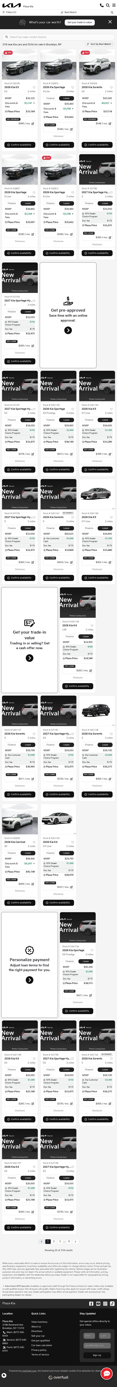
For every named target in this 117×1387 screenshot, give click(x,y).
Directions (36, 1331)
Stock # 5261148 (12, 1055)
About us (36, 1326)
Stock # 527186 (89, 188)
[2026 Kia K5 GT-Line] (97, 386)
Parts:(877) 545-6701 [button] (13, 1349)
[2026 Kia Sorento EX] (97, 64)
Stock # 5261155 (51, 838)
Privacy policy (38, 1350)
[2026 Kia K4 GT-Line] (58, 819)
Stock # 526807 (12, 188)
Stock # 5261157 (12, 1163)
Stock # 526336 (12, 83)
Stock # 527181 (12, 405)
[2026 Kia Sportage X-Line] (58, 64)
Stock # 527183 (12, 297)
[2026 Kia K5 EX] (20, 64)
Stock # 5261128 (90, 730)
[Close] (110, 22)
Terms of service (40, 1354)
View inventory (39, 1322)
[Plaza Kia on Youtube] (97, 1303)
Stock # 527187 (50, 730)
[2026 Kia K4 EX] (20, 1035)
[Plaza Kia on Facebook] (90, 1303)
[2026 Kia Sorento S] (58, 494)
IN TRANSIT (68, 513)
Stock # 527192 (12, 513)
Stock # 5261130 (51, 405)
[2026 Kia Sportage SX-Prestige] (58, 386)
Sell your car (38, 1336)
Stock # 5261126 (70, 946)
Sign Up (97, 1355)
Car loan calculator (41, 1345)
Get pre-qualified (40, 1340)
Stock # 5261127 (12, 730)
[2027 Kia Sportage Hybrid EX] (20, 386)
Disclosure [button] (58, 136)
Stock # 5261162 (90, 1055)
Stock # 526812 (50, 188)
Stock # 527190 (50, 1163)
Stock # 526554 (89, 83)
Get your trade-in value (80, 22)
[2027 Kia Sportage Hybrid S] (97, 169)
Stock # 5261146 (90, 513)
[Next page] (75, 1241)
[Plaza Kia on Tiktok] (111, 1303)
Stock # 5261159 (70, 621)
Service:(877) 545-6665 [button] (14, 1341)
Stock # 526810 (50, 83)
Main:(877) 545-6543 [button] (13, 1334)
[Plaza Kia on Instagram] (104, 1303)
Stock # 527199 (50, 1055)
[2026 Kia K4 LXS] (78, 602)
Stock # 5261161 (51, 513)
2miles (31, 91)
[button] (102, 5)
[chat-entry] (107, 1374)
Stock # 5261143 (90, 405)
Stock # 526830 (12, 838)
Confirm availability (21, 145)
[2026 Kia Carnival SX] (20, 819)
